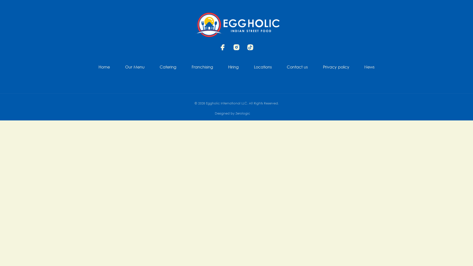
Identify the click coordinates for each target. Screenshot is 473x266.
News (369, 67)
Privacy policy (336, 67)
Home (104, 67)
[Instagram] (236, 47)
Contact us (297, 67)
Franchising (202, 67)
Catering (168, 67)
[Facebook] (223, 47)
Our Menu (135, 67)
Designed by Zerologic (232, 114)
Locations (263, 67)
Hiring (233, 67)
